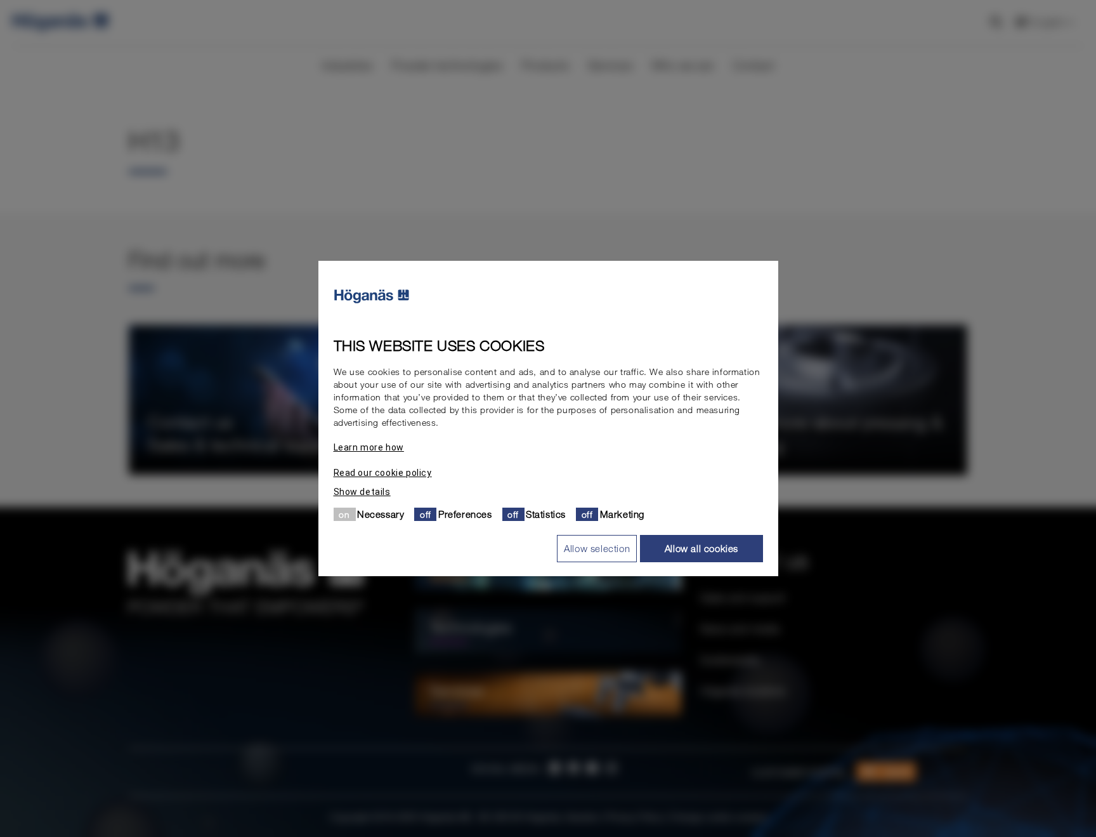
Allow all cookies (701, 548)
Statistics (546, 514)
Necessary (380, 514)
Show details (362, 492)
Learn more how (369, 447)
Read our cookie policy (383, 473)
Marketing (622, 514)
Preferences (465, 514)
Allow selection (597, 548)
